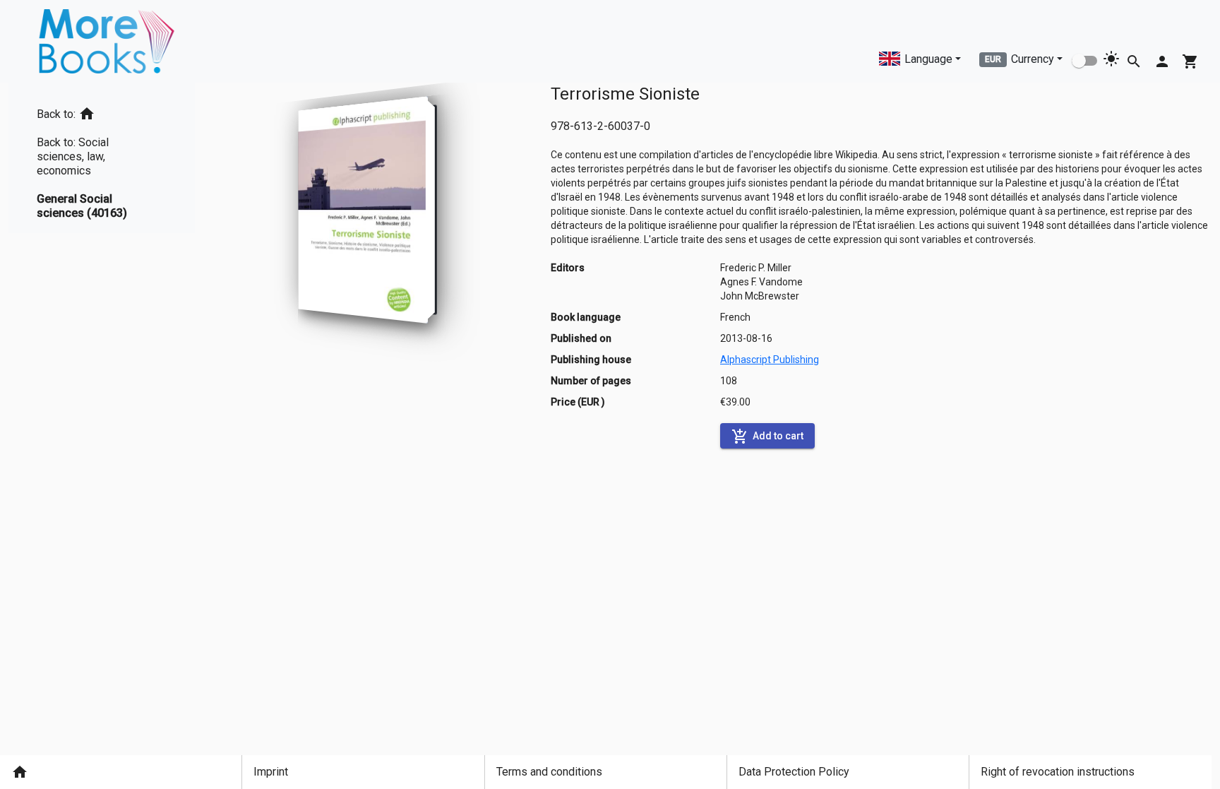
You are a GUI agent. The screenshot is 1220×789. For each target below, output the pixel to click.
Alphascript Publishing (769, 359)
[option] (101, 111)
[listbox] (101, 157)
